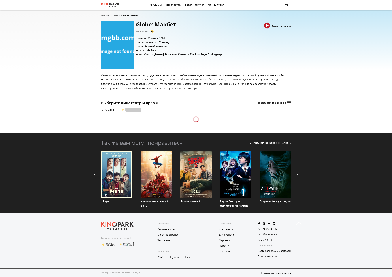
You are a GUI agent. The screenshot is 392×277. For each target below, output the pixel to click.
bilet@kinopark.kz (268, 234)
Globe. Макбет (130, 15)
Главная (105, 15)
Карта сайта (265, 239)
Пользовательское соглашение (276, 273)
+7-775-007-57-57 (267, 228)
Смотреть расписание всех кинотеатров (269, 142)
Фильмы (116, 15)
